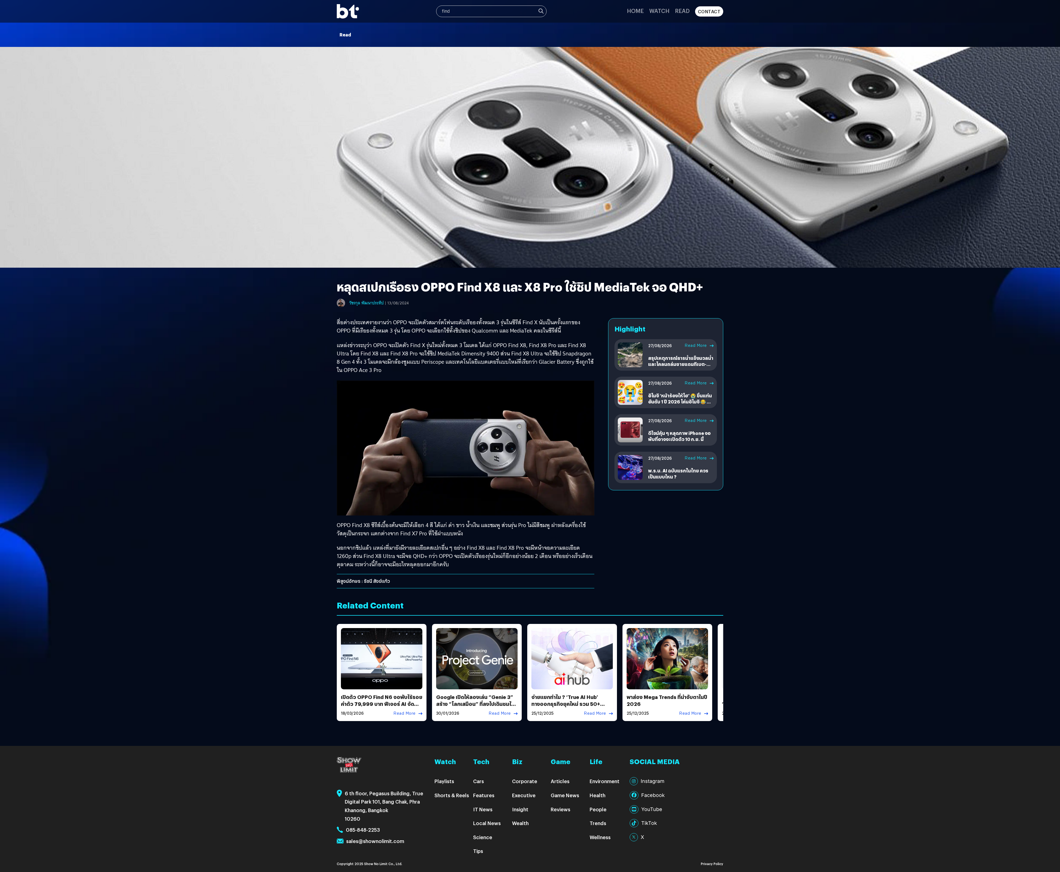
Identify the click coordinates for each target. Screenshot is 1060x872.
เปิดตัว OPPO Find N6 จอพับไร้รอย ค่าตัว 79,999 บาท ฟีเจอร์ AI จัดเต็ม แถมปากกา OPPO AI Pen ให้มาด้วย (381, 707)
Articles (560, 781)
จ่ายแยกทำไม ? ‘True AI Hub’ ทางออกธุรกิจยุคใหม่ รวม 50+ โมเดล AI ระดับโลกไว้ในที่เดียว (566, 703)
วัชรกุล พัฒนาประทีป (366, 303)
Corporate (524, 781)
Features (483, 795)
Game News (565, 795)
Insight (520, 809)
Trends (598, 823)
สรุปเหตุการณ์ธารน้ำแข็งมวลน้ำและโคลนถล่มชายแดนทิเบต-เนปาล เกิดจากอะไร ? (680, 364)
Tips (478, 850)
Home (635, 11)
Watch (659, 11)
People (598, 809)
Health (597, 795)
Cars (478, 781)
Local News (487, 823)
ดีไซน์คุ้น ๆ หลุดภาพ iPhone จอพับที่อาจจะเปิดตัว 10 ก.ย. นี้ (679, 436)
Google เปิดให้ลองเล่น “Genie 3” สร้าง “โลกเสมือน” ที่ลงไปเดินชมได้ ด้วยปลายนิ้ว (475, 703)
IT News (482, 809)
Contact (709, 11)
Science (482, 837)
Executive (524, 795)
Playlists (444, 781)
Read (682, 11)
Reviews (560, 809)
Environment (604, 781)
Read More (696, 345)
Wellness (600, 837)
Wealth (520, 823)
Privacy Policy (712, 863)
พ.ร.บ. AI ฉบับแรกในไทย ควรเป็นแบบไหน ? (678, 473)
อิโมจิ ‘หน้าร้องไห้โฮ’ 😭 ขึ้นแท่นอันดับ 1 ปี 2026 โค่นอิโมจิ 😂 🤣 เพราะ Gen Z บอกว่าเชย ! (680, 401)
